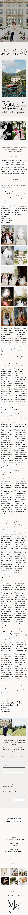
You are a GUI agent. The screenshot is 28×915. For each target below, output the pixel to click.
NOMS (5, 765)
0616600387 (14, 845)
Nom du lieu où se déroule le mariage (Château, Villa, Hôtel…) (12, 785)
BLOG (14, 888)
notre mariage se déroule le (9, 779)
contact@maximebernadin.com (14, 839)
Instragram (10, 851)
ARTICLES (14, 892)
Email (5, 770)
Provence (22, 145)
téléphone (5, 775)
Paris (20, 147)
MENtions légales (14, 895)
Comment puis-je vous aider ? (10, 791)
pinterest (19, 851)
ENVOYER (20, 799)
